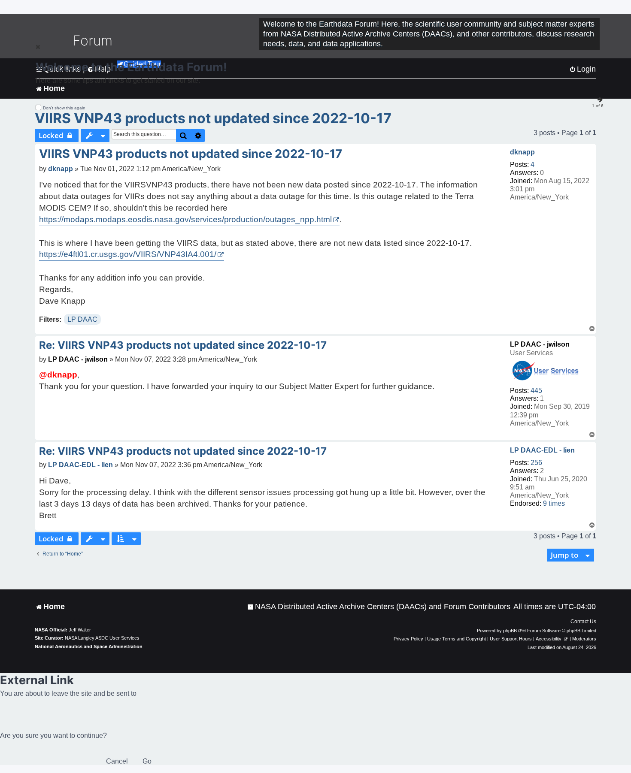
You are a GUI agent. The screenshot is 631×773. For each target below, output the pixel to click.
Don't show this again (64, 108)
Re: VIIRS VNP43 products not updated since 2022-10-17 (183, 345)
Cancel (117, 761)
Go (147, 761)
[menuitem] (378, 606)
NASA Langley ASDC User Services (102, 637)
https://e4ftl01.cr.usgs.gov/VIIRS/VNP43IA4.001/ (127, 254)
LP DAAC (82, 319)
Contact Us (583, 622)
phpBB (510, 630)
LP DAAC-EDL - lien (542, 450)
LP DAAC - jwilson (540, 344)
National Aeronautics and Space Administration (89, 646)
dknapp (522, 152)
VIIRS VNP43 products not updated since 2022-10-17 (213, 118)
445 (536, 390)
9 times (554, 503)
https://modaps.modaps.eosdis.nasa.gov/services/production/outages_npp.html (185, 219)
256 (536, 462)
